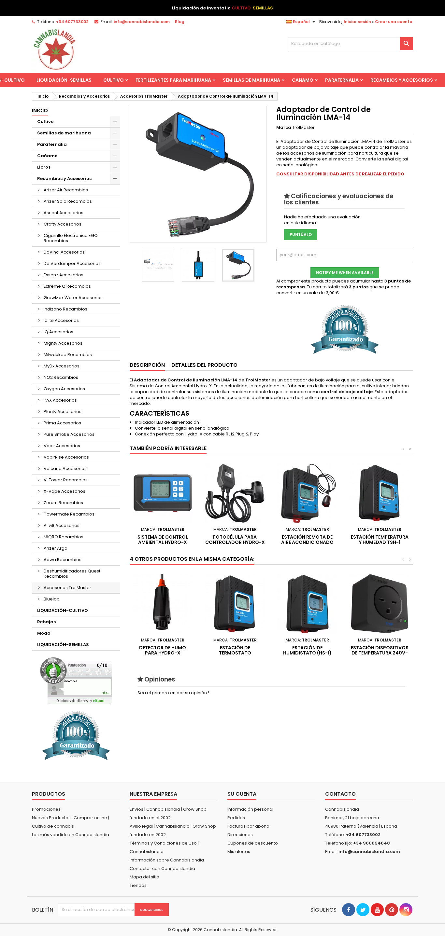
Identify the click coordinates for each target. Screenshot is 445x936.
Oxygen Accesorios (64, 389)
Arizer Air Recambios (66, 190)
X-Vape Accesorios (64, 491)
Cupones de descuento (252, 843)
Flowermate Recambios (69, 514)
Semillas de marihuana (251, 80)
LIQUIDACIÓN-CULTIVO (62, 610)
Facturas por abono (248, 826)
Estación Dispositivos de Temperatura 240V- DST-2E (380, 652)
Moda (43, 633)
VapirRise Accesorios (66, 457)
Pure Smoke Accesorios (69, 434)
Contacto (340, 794)
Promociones (46, 809)
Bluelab (52, 599)
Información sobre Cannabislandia (167, 860)
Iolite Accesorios (61, 320)
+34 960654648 (371, 843)
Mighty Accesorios (63, 343)
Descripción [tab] (147, 365)
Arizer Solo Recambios (68, 201)
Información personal (250, 809)
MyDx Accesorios (61, 366)
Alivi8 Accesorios (61, 525)
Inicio (40, 110)
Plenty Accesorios (62, 411)
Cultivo (113, 80)
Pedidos (236, 818)
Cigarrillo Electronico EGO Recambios (71, 238)
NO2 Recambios (61, 377)
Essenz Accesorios (63, 275)
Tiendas (138, 885)
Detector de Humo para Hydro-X (162, 650)
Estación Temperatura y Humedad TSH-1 (380, 539)
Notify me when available (345, 272)
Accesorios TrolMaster (67, 588)
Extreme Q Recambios (67, 286)
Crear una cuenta (393, 21)
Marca (283, 128)
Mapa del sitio (144, 877)
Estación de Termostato (235, 650)
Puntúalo (301, 234)
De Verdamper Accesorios (72, 263)
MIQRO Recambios (63, 537)
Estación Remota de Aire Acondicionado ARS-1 (307, 542)
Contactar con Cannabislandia (162, 868)
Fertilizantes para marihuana (173, 80)
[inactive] (76, 681)
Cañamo (302, 80)
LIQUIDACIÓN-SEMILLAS (64, 80)
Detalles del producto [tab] (204, 365)
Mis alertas (238, 851)
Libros (43, 167)
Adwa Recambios (62, 560)
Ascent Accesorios (63, 213)
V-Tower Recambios (66, 480)
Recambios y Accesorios (401, 80)
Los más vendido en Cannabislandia (70, 835)
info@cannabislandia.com (142, 21)
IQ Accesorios (58, 332)
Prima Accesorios (62, 423)
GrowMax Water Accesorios (73, 298)
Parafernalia (342, 80)
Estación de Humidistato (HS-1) (307, 650)
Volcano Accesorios (65, 468)
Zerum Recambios (63, 503)
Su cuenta (241, 794)
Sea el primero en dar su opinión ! (173, 693)
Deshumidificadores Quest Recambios (72, 573)
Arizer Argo (55, 548)
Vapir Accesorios (62, 446)
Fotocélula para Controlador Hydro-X (235, 539)
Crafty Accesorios (62, 224)
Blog (179, 21)
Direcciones (240, 835)
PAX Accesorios (60, 400)
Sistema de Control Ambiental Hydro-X (162, 539)
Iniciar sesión (357, 21)
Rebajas (46, 622)
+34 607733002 (72, 21)
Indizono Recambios (65, 309)
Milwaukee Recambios (68, 354)
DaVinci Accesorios (64, 252)
